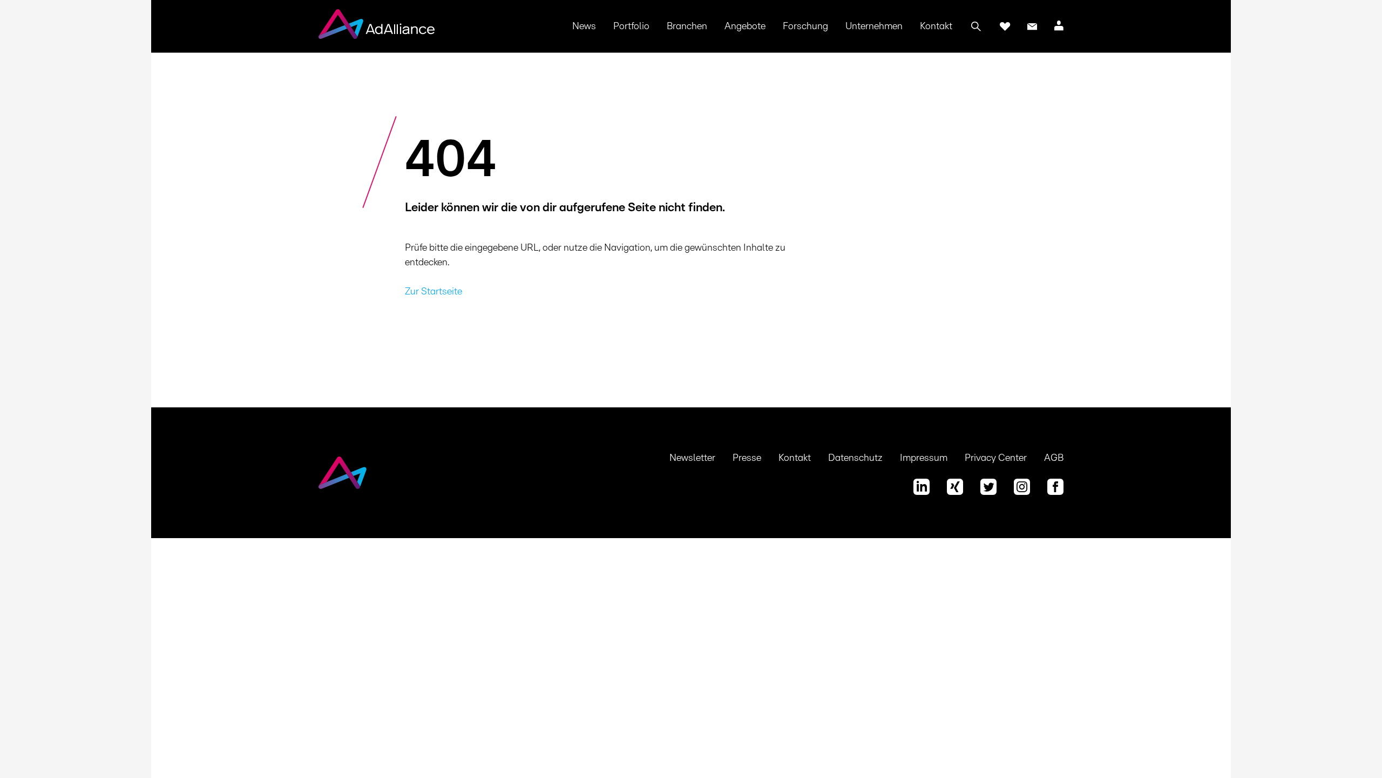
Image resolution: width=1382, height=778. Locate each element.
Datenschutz (855, 458)
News (584, 26)
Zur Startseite (433, 292)
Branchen (687, 26)
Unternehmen (874, 26)
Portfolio (631, 26)
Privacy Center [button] (996, 458)
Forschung (805, 26)
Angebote (744, 26)
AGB (1053, 458)
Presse (747, 458)
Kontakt (936, 26)
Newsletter (692, 458)
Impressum (923, 458)
